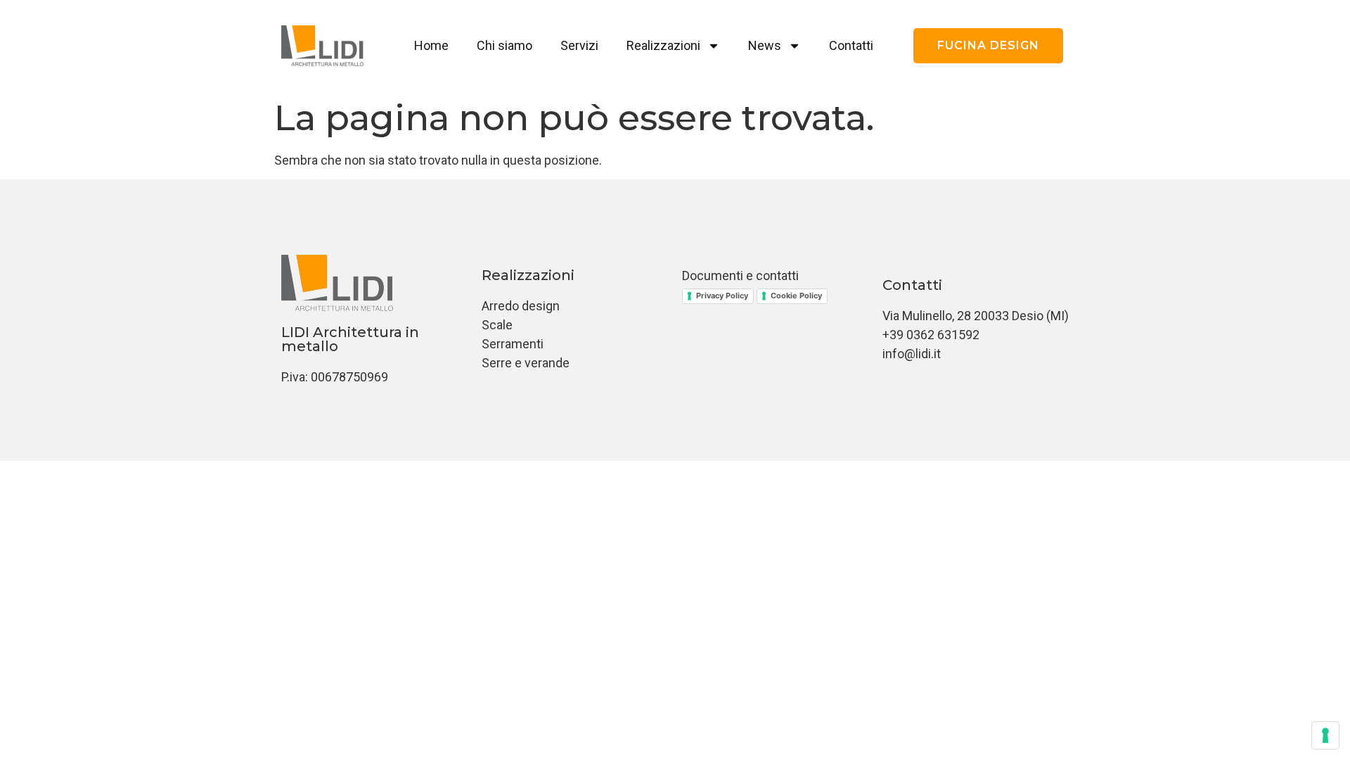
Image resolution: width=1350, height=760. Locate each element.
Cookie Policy (796, 295)
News (764, 45)
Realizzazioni (663, 45)
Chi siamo (504, 45)
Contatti (851, 45)
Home (431, 45)
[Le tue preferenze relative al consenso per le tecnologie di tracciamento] (1325, 735)
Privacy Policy (722, 295)
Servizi (579, 45)
